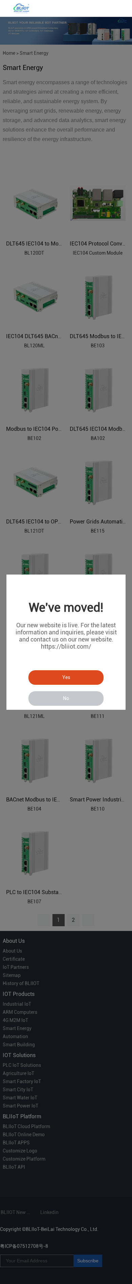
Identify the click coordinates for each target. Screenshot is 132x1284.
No (66, 698)
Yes (66, 677)
